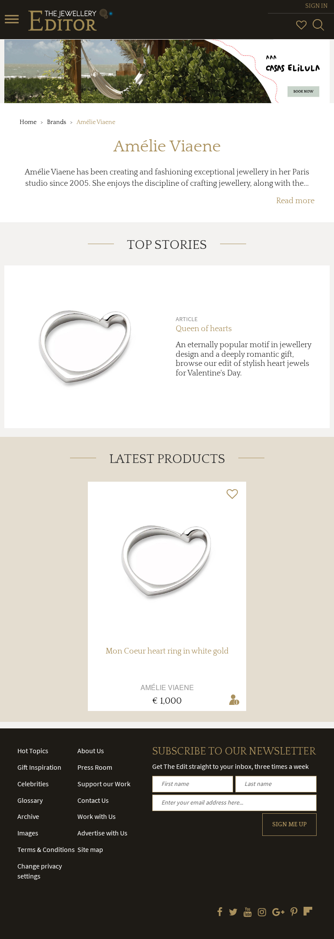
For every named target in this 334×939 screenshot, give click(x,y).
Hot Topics (32, 750)
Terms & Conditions (46, 849)
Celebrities (33, 783)
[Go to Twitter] (233, 913)
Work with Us (96, 816)
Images (27, 832)
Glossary (30, 800)
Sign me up (289, 824)
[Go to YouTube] (248, 913)
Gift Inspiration (39, 767)
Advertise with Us (102, 832)
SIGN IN (316, 6)
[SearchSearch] (318, 28)
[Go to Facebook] (220, 913)
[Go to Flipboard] (308, 911)
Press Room (94, 767)
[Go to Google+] (278, 913)
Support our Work (103, 783)
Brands (56, 122)
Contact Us (93, 800)
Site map (90, 849)
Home (28, 122)
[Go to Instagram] (262, 913)
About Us (90, 750)
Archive (28, 816)
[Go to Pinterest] (294, 913)
